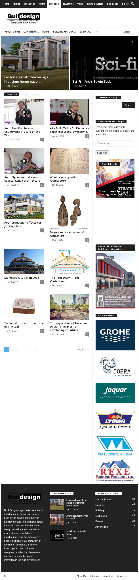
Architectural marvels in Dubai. (77, 517)
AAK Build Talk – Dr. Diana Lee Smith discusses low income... (69, 129)
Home (6, 4)
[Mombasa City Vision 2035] (24, 261)
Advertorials (12, 31)
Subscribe (102, 152)
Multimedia (101, 516)
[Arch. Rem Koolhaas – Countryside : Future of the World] (24, 112)
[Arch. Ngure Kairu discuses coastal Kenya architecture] (24, 161)
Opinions (54, 4)
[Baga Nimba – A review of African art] (69, 211)
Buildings (29, 4)
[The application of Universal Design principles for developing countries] (69, 307)
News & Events (95, 4)
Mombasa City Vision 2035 (21, 277)
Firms (42, 4)
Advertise (108, 576)
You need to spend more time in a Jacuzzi (24, 324)
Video (80, 4)
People (16, 4)
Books (45, 31)
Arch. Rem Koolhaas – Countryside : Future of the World (22, 131)
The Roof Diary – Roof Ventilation (64, 279)
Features (68, 4)
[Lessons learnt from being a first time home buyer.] (35, 63)
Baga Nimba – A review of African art (67, 233)
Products (113, 4)
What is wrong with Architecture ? (63, 178)
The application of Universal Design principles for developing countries (68, 326)
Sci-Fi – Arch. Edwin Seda (76, 533)
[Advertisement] (92, 17)
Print (125, 4)
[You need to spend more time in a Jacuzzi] (24, 307)
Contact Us (122, 576)
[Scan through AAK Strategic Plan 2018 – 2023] (115, 181)
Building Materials (64, 31)
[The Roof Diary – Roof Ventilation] (69, 261)
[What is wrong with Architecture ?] (69, 161)
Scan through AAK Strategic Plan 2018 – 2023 (114, 192)
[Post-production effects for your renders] (24, 206)
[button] (132, 4)
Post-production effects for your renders (22, 224)
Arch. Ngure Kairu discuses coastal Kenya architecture (22, 178)
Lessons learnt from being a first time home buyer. (76, 503)
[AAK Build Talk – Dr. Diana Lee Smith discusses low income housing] (69, 112)
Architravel (31, 31)
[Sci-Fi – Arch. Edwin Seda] (104, 63)
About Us (81, 576)
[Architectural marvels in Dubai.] (57, 519)
